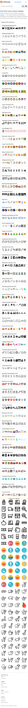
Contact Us (3, 678)
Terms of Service (5, 692)
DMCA (2, 693)
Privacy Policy (4, 687)
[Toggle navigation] (26, 2)
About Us (3, 676)
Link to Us (3, 698)
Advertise (3, 700)
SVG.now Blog (4, 702)
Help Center (3, 683)
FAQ (2, 685)
